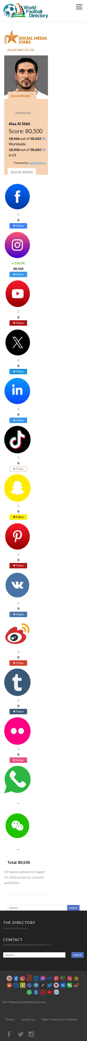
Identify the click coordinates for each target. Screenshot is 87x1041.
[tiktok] (17, 452)
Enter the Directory (15, 928)
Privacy (9, 1019)
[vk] (17, 597)
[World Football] (27, 20)
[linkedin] (17, 403)
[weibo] (17, 646)
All (44, 138)
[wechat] (17, 838)
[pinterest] (17, 549)
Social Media (22, 172)
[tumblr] (17, 695)
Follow (19, 225)
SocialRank (22, 95)
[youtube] (17, 306)
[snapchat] (17, 500)
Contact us (28, 1019)
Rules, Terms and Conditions (60, 1019)
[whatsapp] (17, 792)
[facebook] (17, 209)
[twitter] (17, 355)
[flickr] (17, 743)
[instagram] (17, 257)
